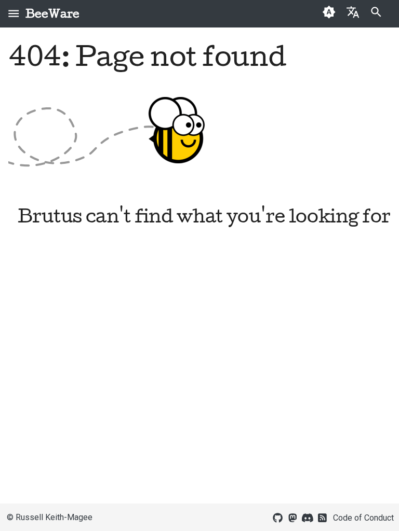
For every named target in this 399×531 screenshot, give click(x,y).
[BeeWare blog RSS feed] (322, 517)
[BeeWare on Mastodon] (292, 517)
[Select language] (352, 12)
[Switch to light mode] (329, 13)
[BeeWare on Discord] (307, 517)
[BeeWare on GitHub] (278, 517)
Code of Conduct (363, 518)
